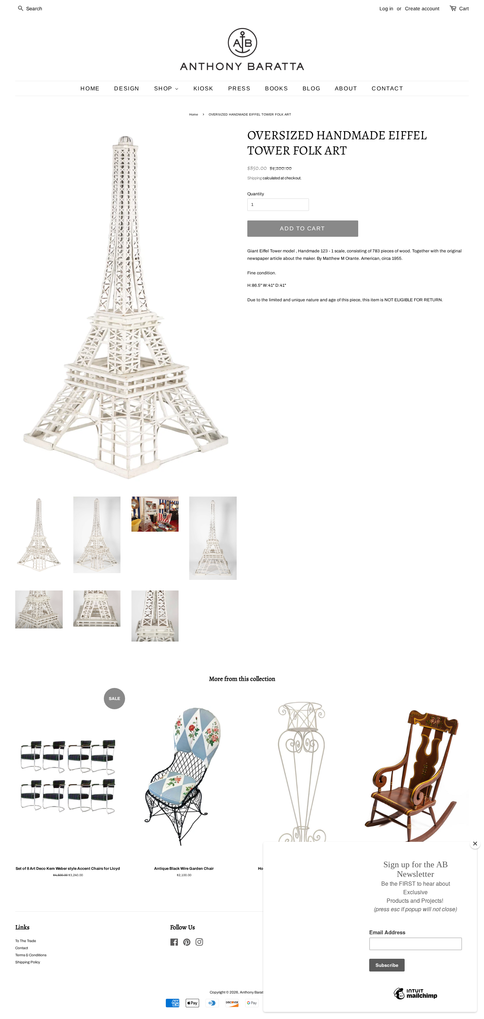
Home (90, 88)
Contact (387, 88)
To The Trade (25, 941)
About (346, 88)
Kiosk (203, 88)
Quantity (255, 193)
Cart (464, 8)
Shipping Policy (27, 962)
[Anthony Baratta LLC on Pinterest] (187, 944)
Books (276, 88)
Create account (422, 8)
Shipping (254, 178)
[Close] (475, 843)
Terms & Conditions (30, 955)
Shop (164, 88)
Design (127, 88)
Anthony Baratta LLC (256, 992)
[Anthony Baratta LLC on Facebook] (174, 944)
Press (239, 88)
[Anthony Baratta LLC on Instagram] (199, 944)
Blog (311, 88)
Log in (386, 8)
